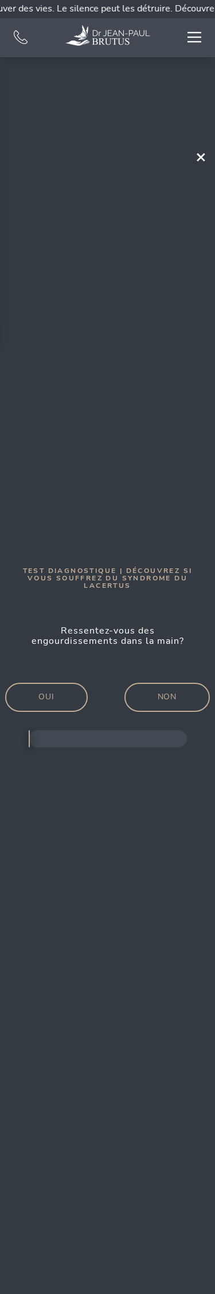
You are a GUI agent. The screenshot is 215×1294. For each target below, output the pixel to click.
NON (167, 696)
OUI (46, 696)
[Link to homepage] (108, 35)
